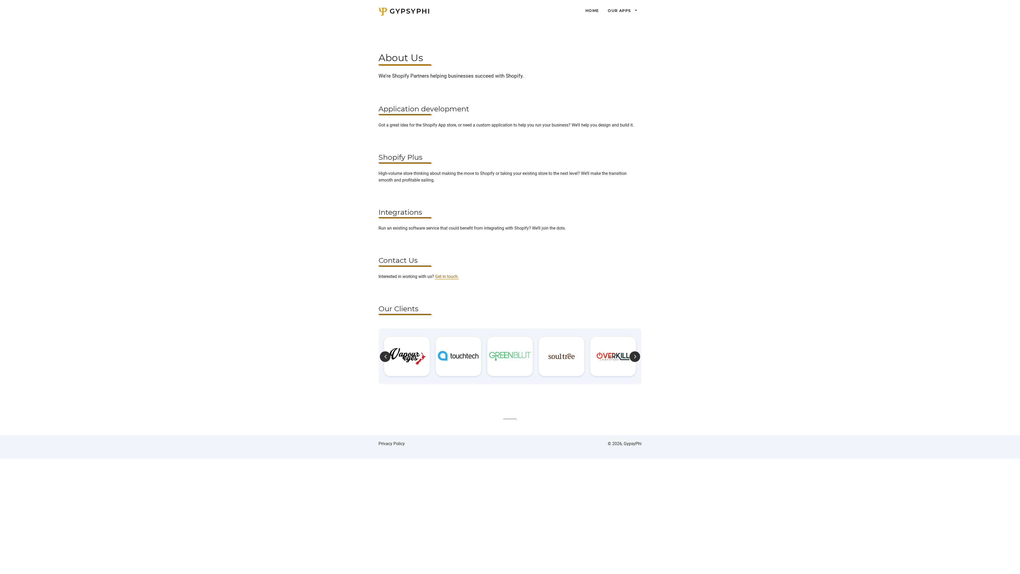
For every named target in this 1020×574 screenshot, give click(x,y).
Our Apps (620, 10)
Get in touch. (447, 276)
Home (592, 10)
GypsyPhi (408, 11)
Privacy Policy (392, 443)
